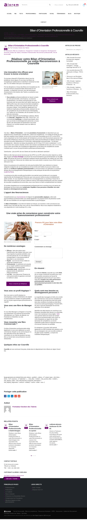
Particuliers (43, 13)
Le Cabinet (8, 492)
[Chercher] (50, 5)
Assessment (9, 50)
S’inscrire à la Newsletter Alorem (15, 496)
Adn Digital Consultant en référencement (14, 475)
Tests (21, 13)
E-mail (37, 239)
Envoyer (38, 261)
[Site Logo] (11, 5)
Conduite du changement (40, 50)
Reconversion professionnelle (44, 52)
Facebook (5, 396)
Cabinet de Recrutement (70, 511)
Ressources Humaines (44, 511)
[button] (31, 455)
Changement (29, 50)
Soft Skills (24, 513)
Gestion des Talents (15, 52)
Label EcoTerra (8, 172)
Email (19, 396)
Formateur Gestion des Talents (20, 48)
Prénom (36, 236)
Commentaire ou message (43, 246)
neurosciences (21, 197)
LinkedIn (12, 396)
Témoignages (61, 13)
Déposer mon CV (37, 489)
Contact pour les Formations (13, 498)
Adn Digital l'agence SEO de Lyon (42, 515)
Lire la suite (12, 450)
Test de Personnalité (18, 511)
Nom (36, 230)
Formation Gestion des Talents (12, 513)
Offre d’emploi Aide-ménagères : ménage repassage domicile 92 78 (73, 65)
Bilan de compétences (19, 50)
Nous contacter (59, 5)
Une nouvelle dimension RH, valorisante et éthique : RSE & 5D (74, 71)
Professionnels (31, 13)
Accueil (9, 13)
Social (52, 13)
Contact (43, 22)
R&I (15, 13)
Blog (69, 13)
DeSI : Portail (36, 487)
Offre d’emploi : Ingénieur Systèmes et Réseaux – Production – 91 (73, 82)
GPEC (53, 511)
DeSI (58, 314)
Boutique (77, 13)
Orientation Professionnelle (28, 52)
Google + (15, 396)
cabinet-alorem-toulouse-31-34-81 (35, 426)
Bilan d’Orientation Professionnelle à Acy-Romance (72, 93)
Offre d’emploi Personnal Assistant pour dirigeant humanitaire (73, 59)
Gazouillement (8, 396)
